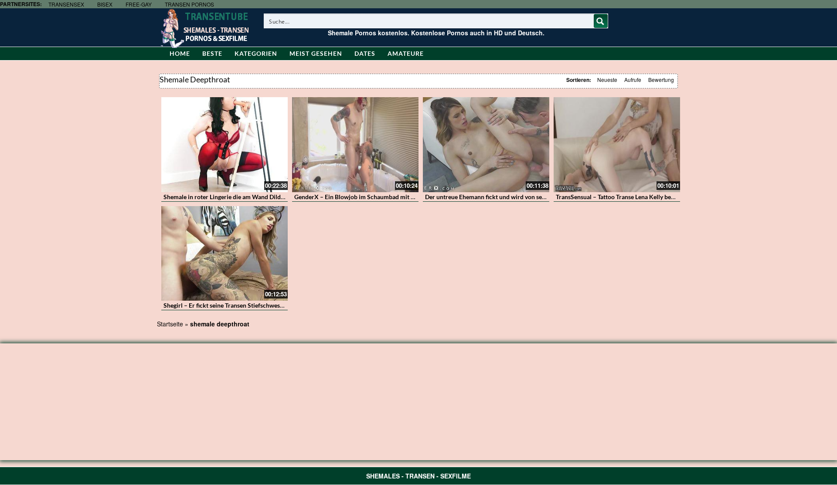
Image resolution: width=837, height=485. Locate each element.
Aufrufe (632, 79)
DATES (364, 53)
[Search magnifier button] (601, 21)
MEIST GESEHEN (315, 53)
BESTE (212, 53)
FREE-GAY (139, 4)
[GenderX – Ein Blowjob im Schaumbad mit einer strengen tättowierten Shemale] (355, 144)
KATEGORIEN (256, 53)
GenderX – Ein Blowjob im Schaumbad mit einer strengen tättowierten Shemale (401, 196)
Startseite (170, 323)
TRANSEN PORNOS (189, 4)
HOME (180, 53)
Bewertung (661, 79)
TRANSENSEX (66, 4)
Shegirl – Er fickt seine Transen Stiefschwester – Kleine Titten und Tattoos (262, 305)
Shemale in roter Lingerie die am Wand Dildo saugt (231, 196)
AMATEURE (406, 53)
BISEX (104, 4)
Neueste (607, 79)
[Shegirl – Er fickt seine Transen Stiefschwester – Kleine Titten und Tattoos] (224, 253)
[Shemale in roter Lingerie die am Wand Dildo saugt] (224, 144)
